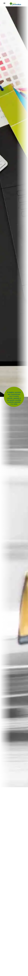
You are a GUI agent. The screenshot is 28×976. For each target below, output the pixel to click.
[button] (4, 3)
